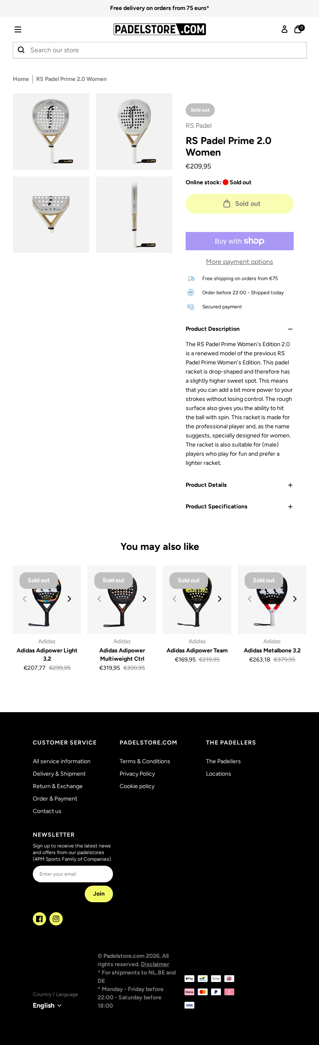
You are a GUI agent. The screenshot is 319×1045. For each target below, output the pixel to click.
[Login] (285, 29)
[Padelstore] (160, 29)
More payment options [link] (239, 262)
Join (99, 893)
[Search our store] (22, 50)
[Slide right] (69, 599)
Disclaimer (155, 964)
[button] (29, 29)
